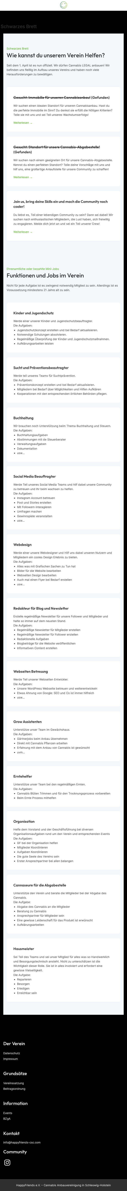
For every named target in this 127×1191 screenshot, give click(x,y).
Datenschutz (11, 1053)
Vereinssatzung (13, 1083)
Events (7, 1113)
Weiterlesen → (23, 122)
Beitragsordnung (14, 1088)
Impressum (10, 1059)
